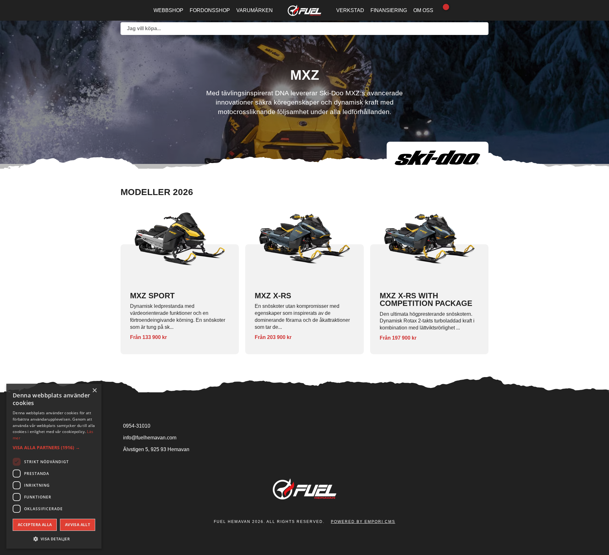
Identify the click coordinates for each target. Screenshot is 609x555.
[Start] (305, 10)
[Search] (482, 28)
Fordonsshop (210, 10)
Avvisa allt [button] (77, 524)
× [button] (94, 390)
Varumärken (254, 10)
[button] (54, 447)
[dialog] (54, 466)
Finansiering (388, 10)
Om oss (423, 10)
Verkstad (350, 10)
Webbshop (168, 10)
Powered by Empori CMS (363, 521)
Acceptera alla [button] (35, 524)
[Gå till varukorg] (442, 10)
